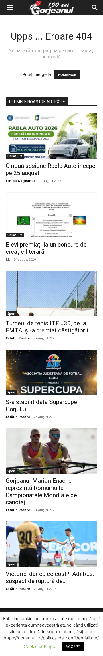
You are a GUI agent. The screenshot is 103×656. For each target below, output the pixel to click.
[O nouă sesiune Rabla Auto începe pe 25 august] (51, 136)
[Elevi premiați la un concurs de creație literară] (51, 214)
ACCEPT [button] (73, 646)
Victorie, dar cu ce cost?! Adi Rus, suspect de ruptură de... (50, 577)
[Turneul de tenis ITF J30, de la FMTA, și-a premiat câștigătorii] (51, 293)
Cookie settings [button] (39, 646)
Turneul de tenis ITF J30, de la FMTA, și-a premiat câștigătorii (47, 327)
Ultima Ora (15, 156)
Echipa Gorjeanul (20, 180)
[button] (10, 7)
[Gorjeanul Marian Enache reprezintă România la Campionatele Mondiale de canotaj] (51, 451)
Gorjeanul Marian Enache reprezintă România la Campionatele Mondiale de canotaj (41, 491)
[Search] (95, 7)
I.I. (8, 259)
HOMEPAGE (67, 75)
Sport (11, 314)
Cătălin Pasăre (18, 338)
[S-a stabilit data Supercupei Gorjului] (51, 372)
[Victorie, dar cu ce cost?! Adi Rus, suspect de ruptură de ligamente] (51, 544)
